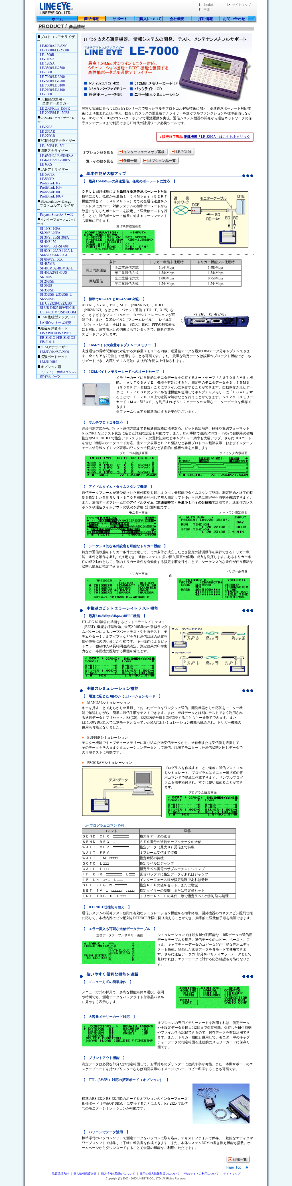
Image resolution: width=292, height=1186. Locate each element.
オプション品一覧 (162, 161)
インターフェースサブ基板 (144, 152)
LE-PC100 (183, 152)
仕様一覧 (130, 161)
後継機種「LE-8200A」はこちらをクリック (217, 137)
